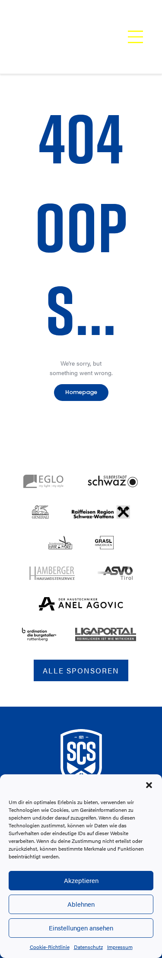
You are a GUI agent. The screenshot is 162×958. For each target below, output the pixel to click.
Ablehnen (81, 903)
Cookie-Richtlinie (50, 947)
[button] (149, 785)
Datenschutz (88, 947)
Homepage (81, 392)
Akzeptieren (81, 880)
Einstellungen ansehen (81, 927)
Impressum (120, 947)
